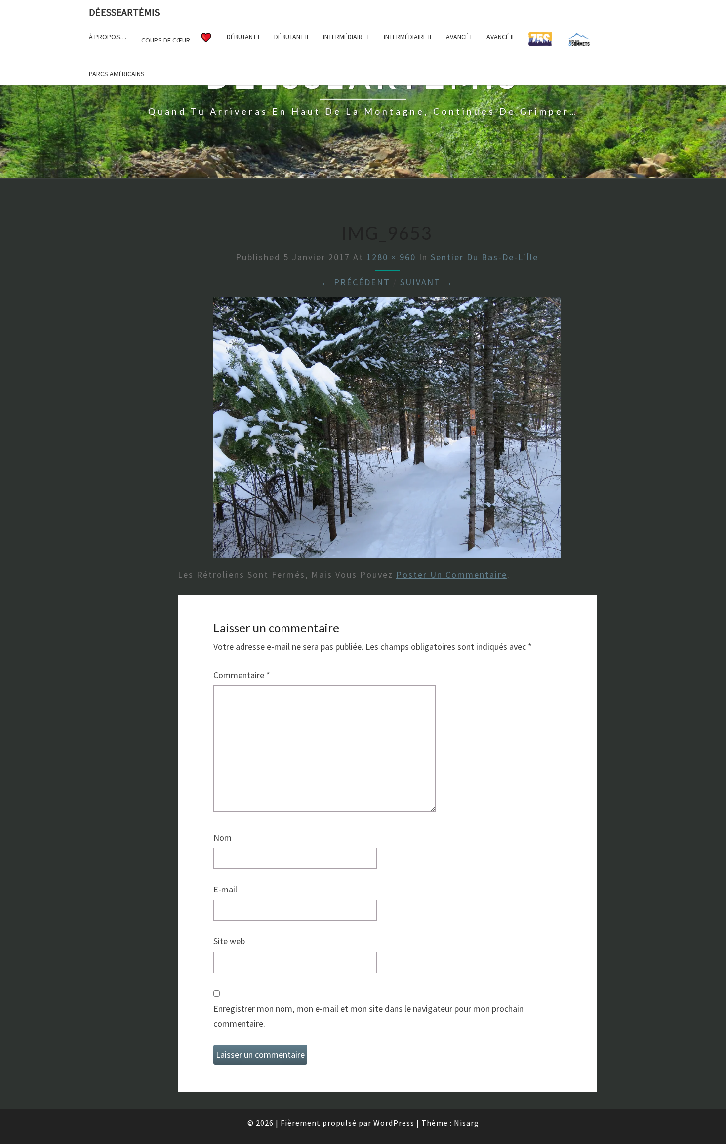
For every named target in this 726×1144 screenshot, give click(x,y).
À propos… (107, 36)
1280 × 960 (391, 257)
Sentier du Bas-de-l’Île (484, 257)
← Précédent (355, 282)
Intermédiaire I (346, 36)
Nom (222, 837)
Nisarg (466, 1123)
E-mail (225, 889)
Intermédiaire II (407, 36)
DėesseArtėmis (124, 12)
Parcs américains (117, 73)
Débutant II (291, 36)
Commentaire (241, 674)
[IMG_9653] (387, 431)
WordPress (393, 1123)
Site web (229, 941)
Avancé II (500, 36)
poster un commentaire (451, 574)
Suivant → (426, 282)
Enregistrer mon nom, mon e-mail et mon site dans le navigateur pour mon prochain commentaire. (368, 1016)
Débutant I (243, 36)
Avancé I (459, 36)
